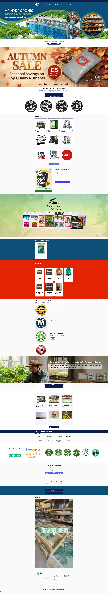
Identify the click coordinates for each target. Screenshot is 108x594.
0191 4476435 (49, 473)
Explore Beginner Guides (54, 96)
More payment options (62, 184)
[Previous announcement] (35, 1)
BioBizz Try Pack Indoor (39, 278)
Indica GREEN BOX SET (68, 278)
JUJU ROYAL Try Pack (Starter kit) (58, 293)
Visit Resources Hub (54, 427)
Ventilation (63, 131)
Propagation (37, 131)
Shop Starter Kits (54, 386)
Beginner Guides (54, 384)
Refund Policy (56, 576)
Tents (49, 131)
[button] (45, 4)
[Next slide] (55, 238)
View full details (67, 187)
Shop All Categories (54, 164)
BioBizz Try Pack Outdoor (49, 278)
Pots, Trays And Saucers (53, 146)
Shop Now (53, 338)
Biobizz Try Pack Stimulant (39, 293)
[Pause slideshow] (57, 238)
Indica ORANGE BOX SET (58, 278)
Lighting (36, 146)
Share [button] (57, 187)
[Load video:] (54, 533)
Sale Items (46, 578)
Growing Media (64, 146)
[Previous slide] (51, 238)
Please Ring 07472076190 (54, 43)
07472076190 (59, 473)
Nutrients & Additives (48, 575)
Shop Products (54, 490)
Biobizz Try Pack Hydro (49, 293)
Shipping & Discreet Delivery (57, 574)
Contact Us (56, 579)
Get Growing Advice (54, 492)
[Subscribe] (61, 484)
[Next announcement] (73, 1)
